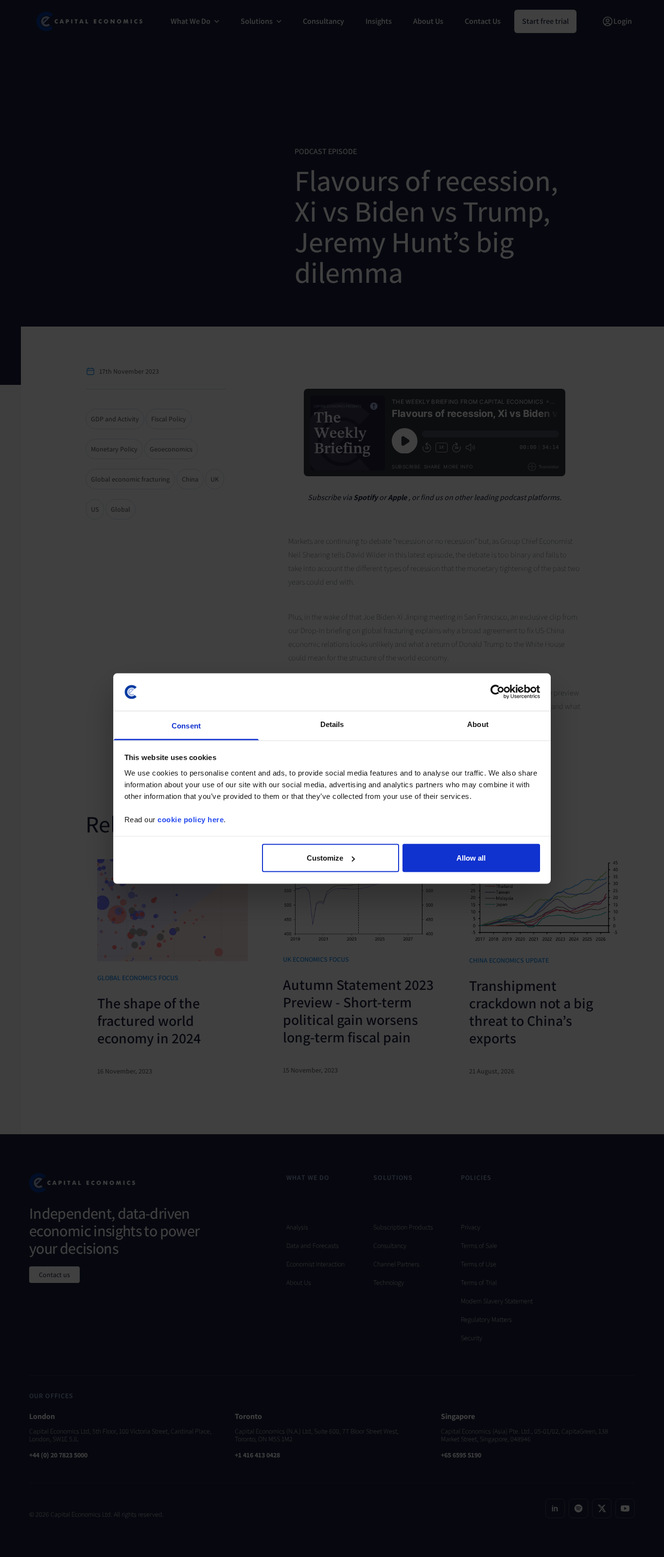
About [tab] (478, 724)
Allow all (471, 858)
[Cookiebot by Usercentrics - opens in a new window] (497, 692)
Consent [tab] (186, 725)
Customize (325, 858)
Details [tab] (332, 724)
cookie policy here (190, 819)
